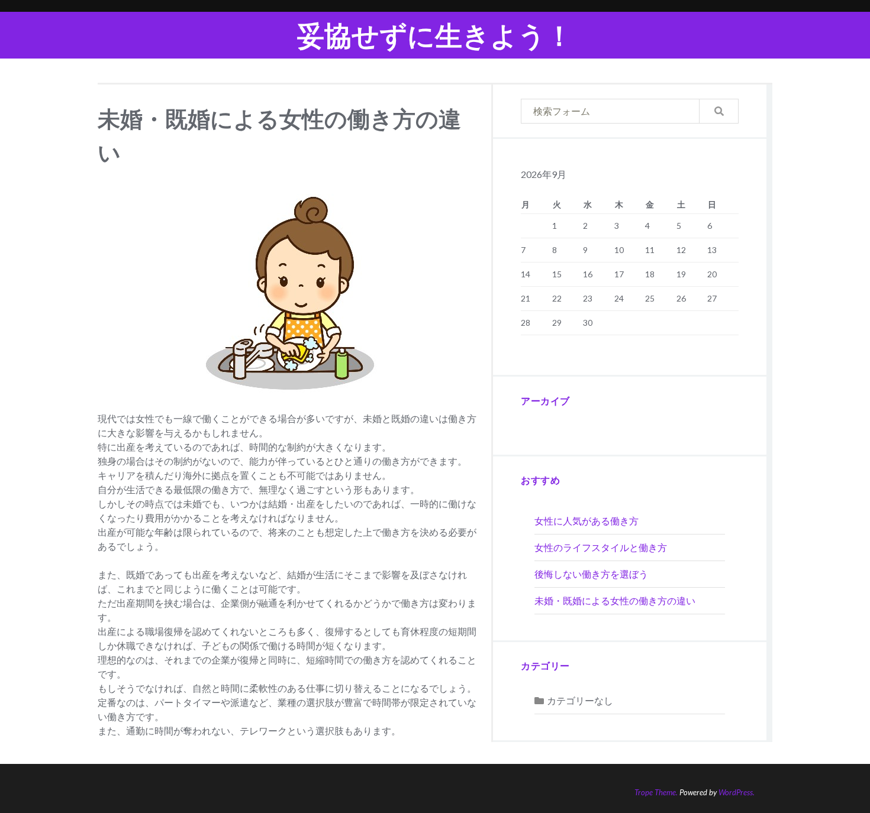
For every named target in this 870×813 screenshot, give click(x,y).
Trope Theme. (656, 792)
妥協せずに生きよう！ (435, 35)
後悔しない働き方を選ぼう (591, 573)
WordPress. (736, 792)
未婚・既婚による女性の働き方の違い (614, 600)
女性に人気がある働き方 (586, 520)
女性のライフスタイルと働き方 (600, 547)
